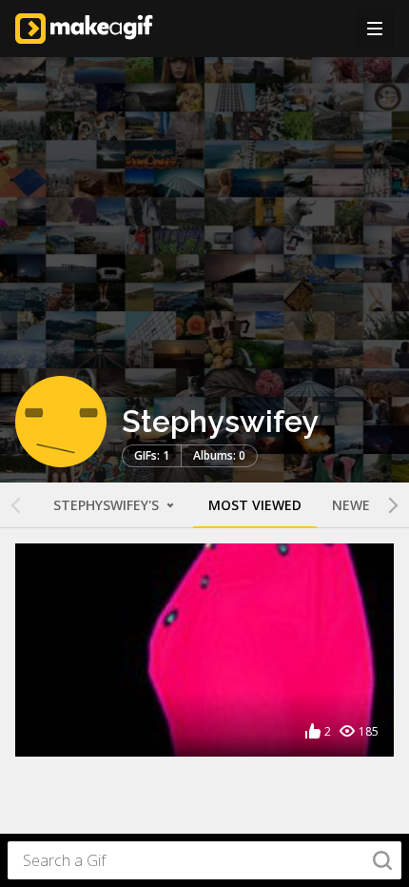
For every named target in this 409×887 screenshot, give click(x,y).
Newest (359, 505)
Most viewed (255, 505)
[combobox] (204, 860)
